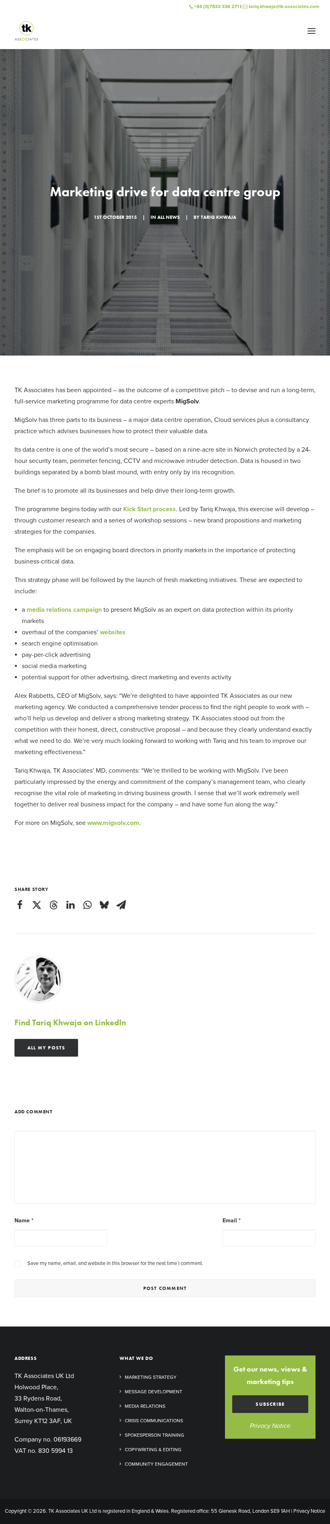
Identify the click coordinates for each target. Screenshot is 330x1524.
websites (113, 632)
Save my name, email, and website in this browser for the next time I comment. (115, 1263)
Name (23, 1220)
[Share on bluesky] (104, 905)
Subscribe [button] (270, 1404)
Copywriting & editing (153, 1449)
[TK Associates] (26, 31)
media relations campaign (64, 610)
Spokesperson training (154, 1435)
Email (232, 1220)
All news (168, 217)
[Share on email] (121, 905)
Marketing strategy (151, 1377)
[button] (311, 31)
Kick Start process (149, 509)
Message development (153, 1391)
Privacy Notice (270, 1426)
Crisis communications (154, 1420)
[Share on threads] (53, 905)
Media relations (145, 1406)
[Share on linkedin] (70, 905)
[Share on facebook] (20, 905)
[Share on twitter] (37, 905)
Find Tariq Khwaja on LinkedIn (70, 1022)
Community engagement (156, 1464)
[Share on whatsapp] (87, 905)
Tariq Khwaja (218, 217)
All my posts (46, 1048)
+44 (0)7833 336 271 (216, 6)
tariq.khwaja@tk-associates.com (283, 6)
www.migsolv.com (113, 823)
